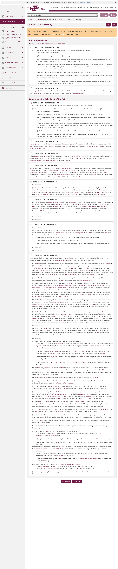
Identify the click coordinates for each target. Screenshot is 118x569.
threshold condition (77, 91)
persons (64, 213)
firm (88, 192)
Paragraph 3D (34, 144)
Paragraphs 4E (65, 170)
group (48, 192)
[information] (23, 27)
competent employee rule (43, 448)
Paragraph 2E (34, 91)
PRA (90, 168)
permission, (74, 274)
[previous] (108, 24)
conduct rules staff (79, 351)
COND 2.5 (44, 156)
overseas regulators (73, 192)
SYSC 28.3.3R (43, 460)
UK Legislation (35, 34)
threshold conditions (53, 170)
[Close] (115, 2)
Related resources (71, 34)
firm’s (99, 433)
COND (51, 20)
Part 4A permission (44, 194)
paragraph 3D (50, 160)
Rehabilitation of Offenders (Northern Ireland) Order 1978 (51, 288)
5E (74, 170)
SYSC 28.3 (60, 455)
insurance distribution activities (46, 435)
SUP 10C (68, 208)
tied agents (82, 394)
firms (88, 91)
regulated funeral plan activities (70, 464)
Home (29, 20)
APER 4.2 (63, 396)
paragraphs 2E (57, 190)
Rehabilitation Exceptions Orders (66, 285)
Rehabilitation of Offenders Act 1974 (93, 285)
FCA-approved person (88, 206)
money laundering (86, 294)
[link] (39, 8)
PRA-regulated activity (77, 93)
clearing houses (37, 304)
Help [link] (84, 7)
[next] (114, 24)
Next (76, 481)
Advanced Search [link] (75, 7)
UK (34, 192)
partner (82, 401)
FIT (40, 211)
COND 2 (60, 20)
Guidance (48, 34)
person (61, 204)
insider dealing (37, 296)
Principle (108, 263)
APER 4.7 (58, 398)
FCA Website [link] (54, 7)
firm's (84, 188)
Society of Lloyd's (57, 302)
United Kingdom (62, 296)
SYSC (71, 268)
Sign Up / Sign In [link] (110, 7)
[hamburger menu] (28, 8)
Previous (67, 481)
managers (61, 411)
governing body (43, 381)
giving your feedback (85, 2)
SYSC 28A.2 (77, 468)
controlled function (80, 204)
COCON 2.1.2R (90, 396)
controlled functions (60, 392)
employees (59, 343)
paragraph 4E (55, 177)
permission (101, 194)
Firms (32, 168)
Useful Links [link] (64, 7)
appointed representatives (55, 394)
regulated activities (39, 93)
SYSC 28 (58, 448)
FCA (31, 146)
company (47, 404)
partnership (55, 404)
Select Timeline (9, 27)
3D (66, 190)
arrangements (81, 392)
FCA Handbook (40, 20)
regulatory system (38, 268)
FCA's (97, 302)
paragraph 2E (75, 156)
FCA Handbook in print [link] (94, 7)
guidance (36, 156)
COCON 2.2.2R (86, 398)
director (95, 377)
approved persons (59, 206)
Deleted (58, 34)
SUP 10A (102, 206)
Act (54, 91)
